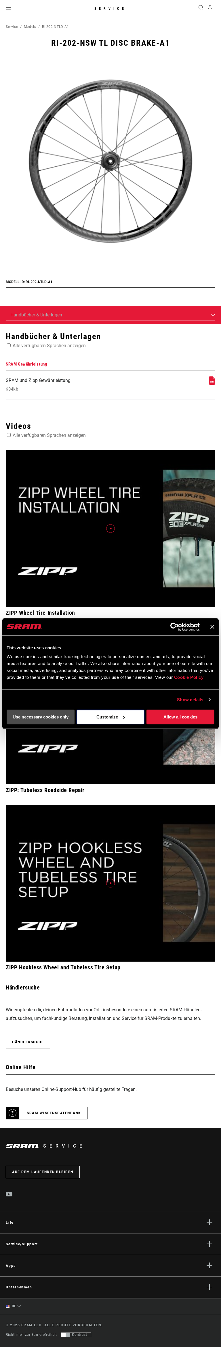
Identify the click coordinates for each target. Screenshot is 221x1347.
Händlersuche (28, 1042)
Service (110, 9)
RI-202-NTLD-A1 (55, 27)
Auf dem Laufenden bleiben (42, 1172)
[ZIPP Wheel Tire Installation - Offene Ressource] (110, 528)
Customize (107, 716)
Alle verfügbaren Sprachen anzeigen (49, 345)
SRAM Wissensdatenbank (54, 1113)
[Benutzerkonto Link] (210, 8)
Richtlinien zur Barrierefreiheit (31, 1335)
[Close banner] (212, 627)
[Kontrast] (65, 1335)
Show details (190, 699)
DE (13, 1306)
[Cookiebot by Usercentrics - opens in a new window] (174, 626)
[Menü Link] (8, 9)
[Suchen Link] (201, 8)
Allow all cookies (180, 716)
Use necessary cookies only (40, 716)
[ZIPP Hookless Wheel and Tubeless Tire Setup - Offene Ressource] (110, 883)
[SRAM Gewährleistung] (212, 383)
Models (30, 27)
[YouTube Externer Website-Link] (9, 1195)
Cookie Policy (189, 677)
